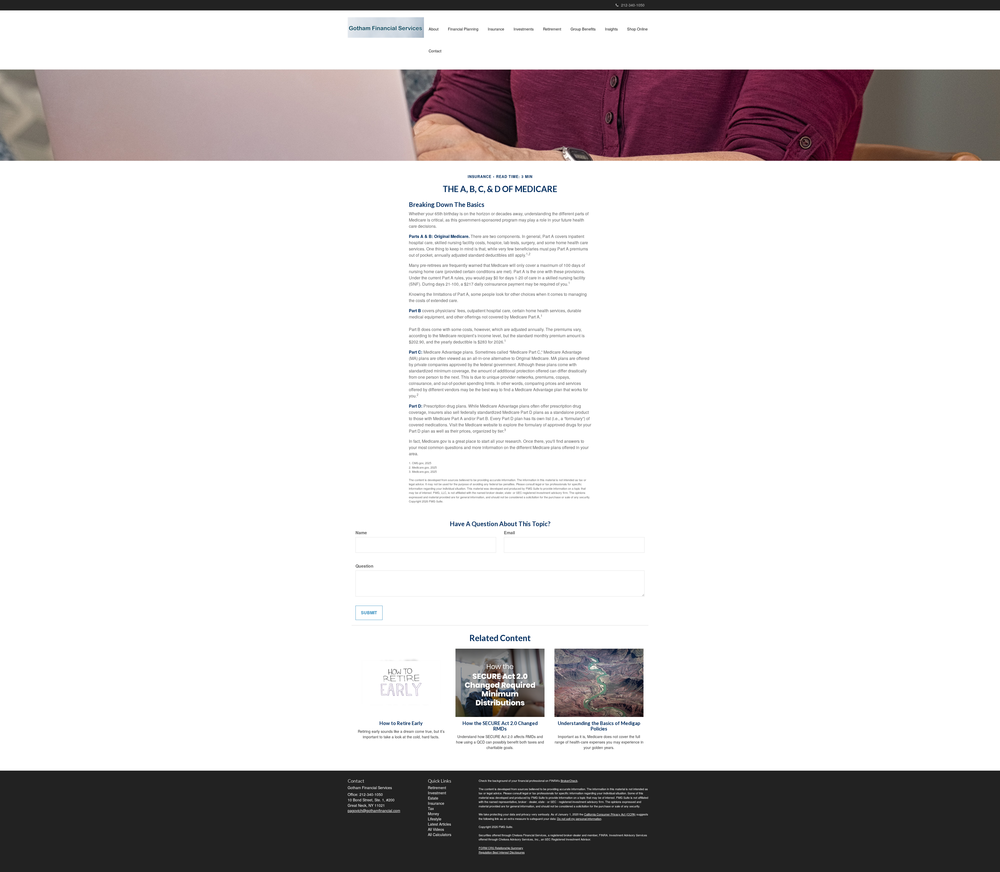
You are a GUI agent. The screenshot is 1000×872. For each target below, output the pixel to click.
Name (361, 533)
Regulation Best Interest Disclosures (502, 852)
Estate (433, 798)
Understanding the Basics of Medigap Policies (599, 726)
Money (433, 813)
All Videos (436, 829)
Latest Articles (439, 824)
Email (509, 533)
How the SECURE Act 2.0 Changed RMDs (500, 726)
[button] (433, 29)
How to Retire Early (401, 723)
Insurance (436, 803)
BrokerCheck (569, 780)
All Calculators (439, 834)
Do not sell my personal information (579, 818)
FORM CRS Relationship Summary (501, 848)
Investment (437, 792)
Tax (431, 808)
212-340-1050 (633, 5)
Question (364, 566)
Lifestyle (434, 818)
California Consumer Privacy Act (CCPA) (610, 814)
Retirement (437, 787)
